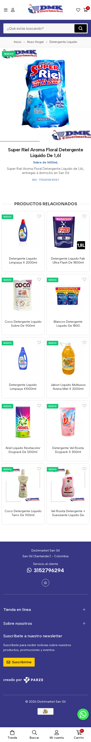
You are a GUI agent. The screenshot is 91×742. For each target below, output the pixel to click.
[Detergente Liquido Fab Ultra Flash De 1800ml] (68, 232)
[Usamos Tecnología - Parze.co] (23, 680)
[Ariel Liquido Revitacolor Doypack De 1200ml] (23, 422)
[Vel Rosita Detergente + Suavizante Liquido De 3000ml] (68, 485)
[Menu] (5, 10)
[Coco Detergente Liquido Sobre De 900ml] (23, 295)
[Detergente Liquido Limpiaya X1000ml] (23, 358)
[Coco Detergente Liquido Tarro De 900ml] (23, 485)
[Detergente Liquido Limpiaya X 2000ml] (23, 232)
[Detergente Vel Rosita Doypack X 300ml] (68, 422)
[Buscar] (80, 28)
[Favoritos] (78, 10)
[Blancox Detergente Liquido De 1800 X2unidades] (68, 295)
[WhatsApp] (45, 582)
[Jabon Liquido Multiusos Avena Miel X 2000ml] (68, 358)
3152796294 (49, 570)
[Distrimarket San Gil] (45, 10)
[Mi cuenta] (13, 10)
